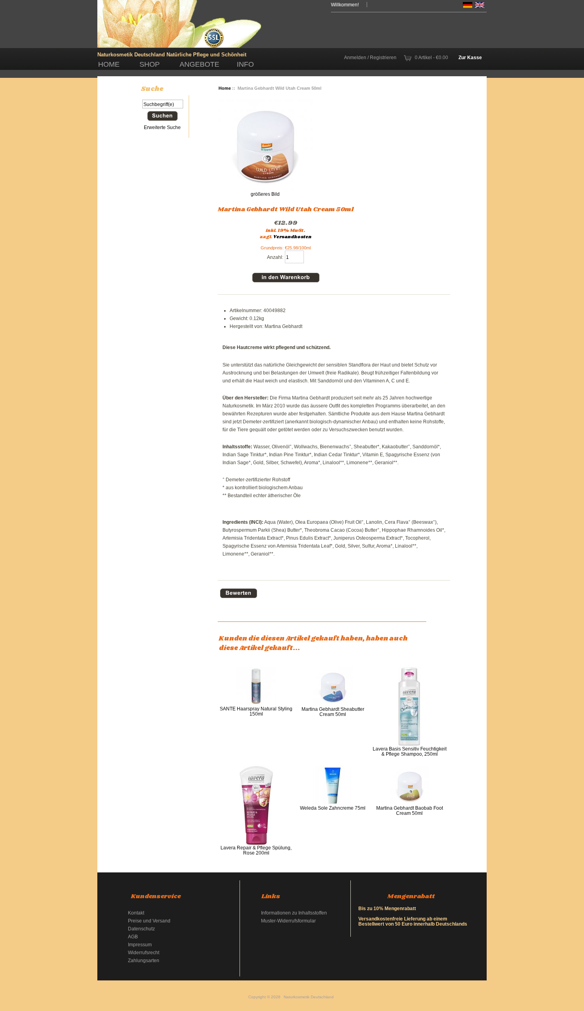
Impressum (140, 944)
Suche (152, 89)
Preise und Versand (149, 920)
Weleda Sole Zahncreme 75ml (332, 807)
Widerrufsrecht (143, 952)
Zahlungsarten (143, 960)
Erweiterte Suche (162, 127)
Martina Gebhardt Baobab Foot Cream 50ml (409, 810)
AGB (133, 936)
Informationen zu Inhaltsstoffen (294, 912)
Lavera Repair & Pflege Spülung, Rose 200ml (256, 850)
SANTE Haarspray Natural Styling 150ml (256, 711)
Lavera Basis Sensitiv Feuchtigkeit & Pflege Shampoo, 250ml (410, 751)
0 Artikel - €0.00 (431, 57)
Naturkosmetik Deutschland (309, 997)
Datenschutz (141, 928)
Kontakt (136, 912)
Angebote (199, 64)
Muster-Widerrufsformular (288, 920)
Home (109, 64)
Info (245, 64)
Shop (149, 64)
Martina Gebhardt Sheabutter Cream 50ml (333, 711)
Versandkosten (292, 237)
